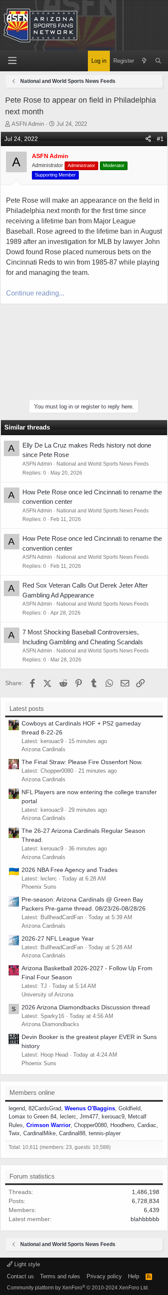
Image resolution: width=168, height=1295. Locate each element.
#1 (160, 138)
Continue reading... (35, 293)
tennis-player (105, 1133)
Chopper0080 (90, 1125)
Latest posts (26, 708)
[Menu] (12, 61)
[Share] (148, 139)
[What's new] (144, 61)
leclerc (68, 1116)
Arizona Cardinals (43, 749)
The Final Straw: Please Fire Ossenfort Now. (82, 762)
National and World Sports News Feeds (102, 464)
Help (133, 1276)
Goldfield (129, 1108)
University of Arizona (47, 994)
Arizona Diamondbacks (50, 1024)
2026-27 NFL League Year (58, 938)
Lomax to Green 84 (32, 1116)
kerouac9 (113, 1116)
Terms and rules (60, 1276)
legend (17, 1108)
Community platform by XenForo (78, 1288)
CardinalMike (39, 1133)
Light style (26, 1264)
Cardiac (146, 1125)
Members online (32, 1092)
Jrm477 (89, 1116)
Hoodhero (122, 1125)
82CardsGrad (44, 1108)
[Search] (158, 61)
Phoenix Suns (39, 887)
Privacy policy (104, 1276)
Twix (14, 1133)
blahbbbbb (145, 1219)
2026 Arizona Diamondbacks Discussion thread (86, 1007)
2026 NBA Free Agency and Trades (70, 869)
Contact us (20, 1276)
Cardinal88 (72, 1133)
